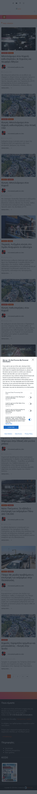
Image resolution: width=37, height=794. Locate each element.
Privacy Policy (29, 434)
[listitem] (18, 393)
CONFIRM (11, 427)
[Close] (33, 360)
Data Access (18, 434)
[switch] (30, 397)
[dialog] (18, 397)
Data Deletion (8, 434)
